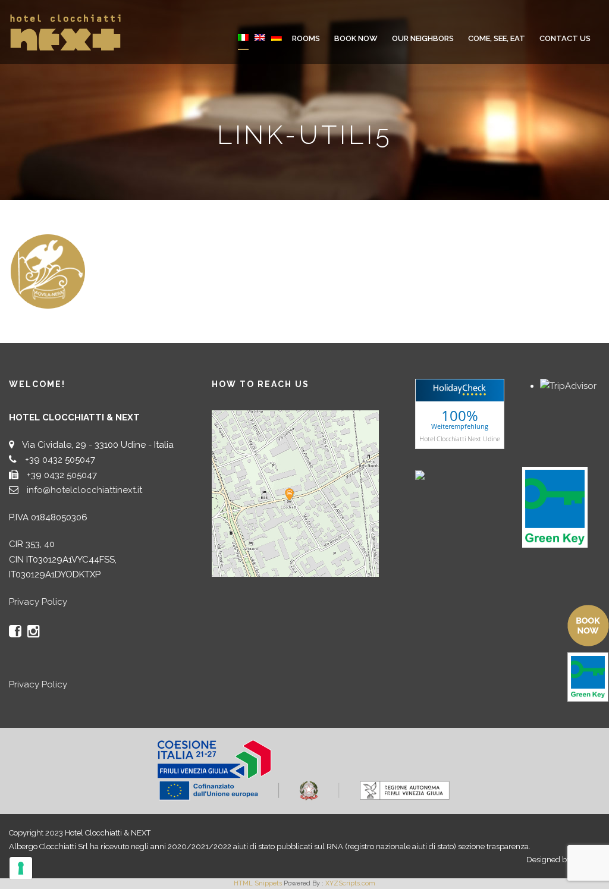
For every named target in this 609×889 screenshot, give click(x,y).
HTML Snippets (258, 883)
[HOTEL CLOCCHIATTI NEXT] (445, 474)
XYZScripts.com (350, 883)
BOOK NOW (356, 38)
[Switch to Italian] (243, 45)
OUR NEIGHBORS (423, 38)
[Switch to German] (276, 45)
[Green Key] (555, 506)
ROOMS (306, 38)
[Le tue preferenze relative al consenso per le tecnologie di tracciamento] (21, 868)
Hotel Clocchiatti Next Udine (459, 437)
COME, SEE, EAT (496, 38)
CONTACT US (565, 38)
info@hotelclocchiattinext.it (84, 490)
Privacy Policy (38, 601)
